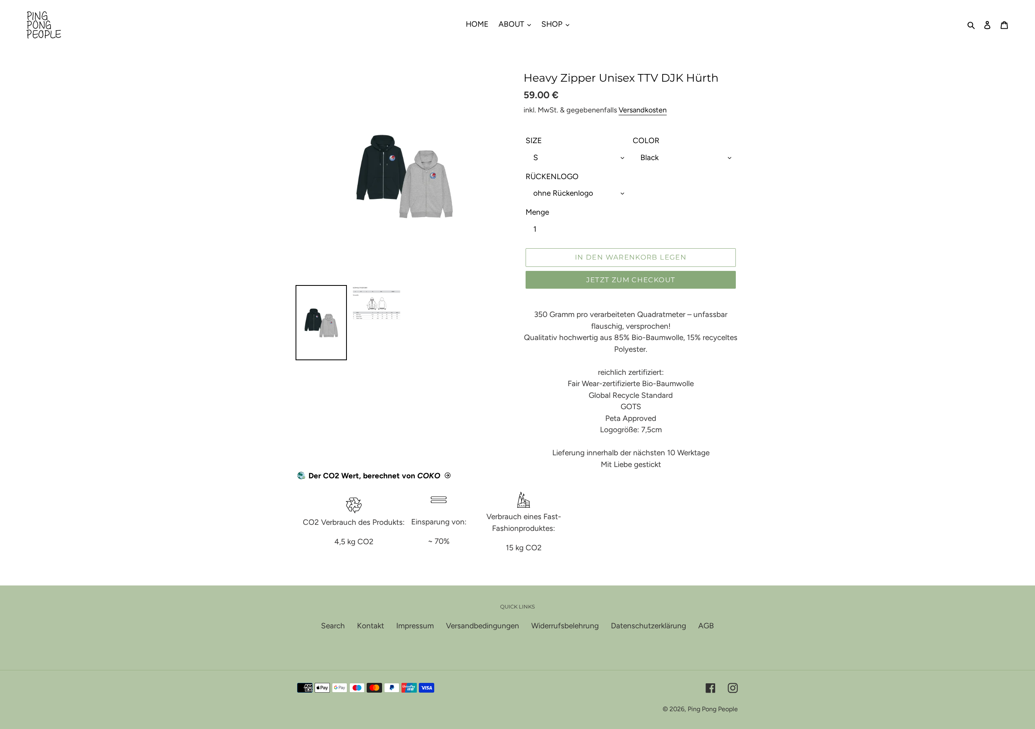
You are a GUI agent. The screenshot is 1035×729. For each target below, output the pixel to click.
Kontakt (370, 625)
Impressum (415, 625)
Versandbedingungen (482, 625)
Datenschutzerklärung (648, 625)
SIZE (534, 140)
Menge (537, 212)
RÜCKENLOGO (552, 176)
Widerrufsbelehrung (565, 625)
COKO (428, 475)
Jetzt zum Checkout (630, 280)
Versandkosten (643, 110)
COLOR (646, 140)
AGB (706, 625)
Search (333, 625)
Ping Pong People (713, 709)
